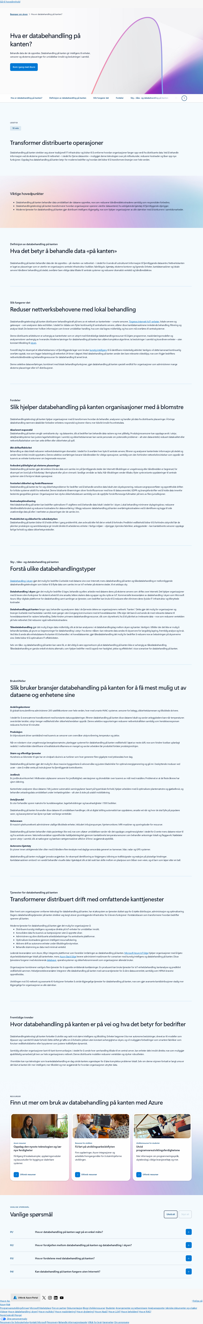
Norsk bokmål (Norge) (11, 1315)
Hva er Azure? (6, 1300)
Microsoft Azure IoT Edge (136, 952)
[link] (26, 99)
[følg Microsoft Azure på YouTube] (61, 1298)
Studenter (110, 1307)
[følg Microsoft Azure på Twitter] (44, 1298)
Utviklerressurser (97, 1307)
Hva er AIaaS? (101, 1311)
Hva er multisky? (46, 1311)
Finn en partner (59, 1307)
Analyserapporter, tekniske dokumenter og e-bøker (172, 1307)
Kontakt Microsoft (38, 1322)
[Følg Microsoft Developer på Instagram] (50, 1298)
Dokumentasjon (74, 1307)
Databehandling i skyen (21, 580)
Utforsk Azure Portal (28, 1297)
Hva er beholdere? (130, 1311)
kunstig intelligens (98, 349)
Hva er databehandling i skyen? (23, 1311)
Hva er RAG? (145, 1311)
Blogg (85, 1307)
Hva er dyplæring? (85, 1311)
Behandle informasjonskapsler (73, 1322)
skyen (33, 342)
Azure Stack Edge (68, 956)
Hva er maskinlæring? (65, 1311)
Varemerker (108, 1322)
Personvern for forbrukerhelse (14, 1322)
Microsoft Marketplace (40, 1307)
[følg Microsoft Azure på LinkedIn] (56, 1298)
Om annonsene (121, 1322)
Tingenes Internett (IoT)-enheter (144, 321)
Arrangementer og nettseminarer (132, 1307)
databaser (51, 960)
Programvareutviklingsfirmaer (14, 1307)
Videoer (4, 1311)
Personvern (52, 1322)
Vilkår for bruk (95, 1322)
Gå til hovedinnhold (10, 1)
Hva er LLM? (114, 1311)
